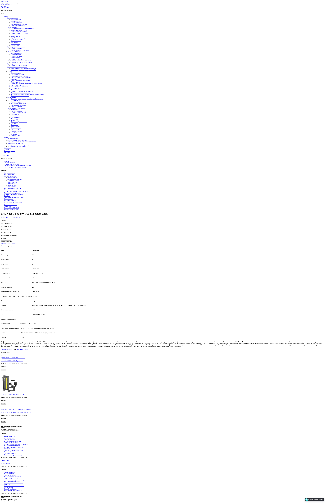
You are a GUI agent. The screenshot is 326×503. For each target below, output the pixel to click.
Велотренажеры (15, 21)
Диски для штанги (16, 53)
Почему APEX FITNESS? (11, 208)
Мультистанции (15, 36)
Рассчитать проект (12, 138)
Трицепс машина (16, 128)
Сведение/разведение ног (18, 112)
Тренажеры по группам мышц (16, 108)
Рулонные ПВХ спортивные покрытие (22, 91)
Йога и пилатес (15, 82)
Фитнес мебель (11, 97)
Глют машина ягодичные (18, 115)
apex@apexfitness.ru (6, 4)
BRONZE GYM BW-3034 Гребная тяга (15, 167)
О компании (7, 148)
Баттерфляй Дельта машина (19, 122)
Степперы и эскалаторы (18, 25)
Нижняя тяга (14, 125)
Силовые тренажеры (13, 34)
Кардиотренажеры (12, 18)
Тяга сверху (14, 123)
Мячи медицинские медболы (19, 76)
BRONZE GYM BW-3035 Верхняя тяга (12, 361)
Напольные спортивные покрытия (17, 86)
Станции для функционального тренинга (19, 60)
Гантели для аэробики (17, 74)
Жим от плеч (14, 120)
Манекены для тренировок (18, 105)
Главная (6, 161)
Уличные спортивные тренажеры (17, 67)
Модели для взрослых (17, 48)
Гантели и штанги (16, 54)
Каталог (6, 16)
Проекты (6, 149)
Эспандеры (14, 79)
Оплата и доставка (9, 151)
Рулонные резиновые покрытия (20, 96)
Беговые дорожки (16, 19)
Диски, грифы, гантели (14, 51)
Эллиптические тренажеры (19, 24)
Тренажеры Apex (12, 27)
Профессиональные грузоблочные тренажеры (17, 165)
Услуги (6, 137)
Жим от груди (15, 119)
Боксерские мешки (16, 106)
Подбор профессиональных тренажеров (19, 145)
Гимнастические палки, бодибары (21, 77)
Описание (13, 243)
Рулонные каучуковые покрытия (20, 93)
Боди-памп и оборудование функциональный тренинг (26, 83)
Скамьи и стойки (16, 41)
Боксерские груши (16, 102)
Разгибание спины (16, 131)
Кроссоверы (14, 42)
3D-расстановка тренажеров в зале (17, 140)
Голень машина (15, 117)
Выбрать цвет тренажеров (15, 143)
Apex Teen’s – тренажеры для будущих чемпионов (21, 141)
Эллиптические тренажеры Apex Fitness (22, 28)
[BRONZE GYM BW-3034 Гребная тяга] (12, 218)
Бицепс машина (15, 126)
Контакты (7, 152)
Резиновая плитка (16, 88)
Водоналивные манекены (18, 103)
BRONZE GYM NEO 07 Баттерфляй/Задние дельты (16, 412)
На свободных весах (17, 39)
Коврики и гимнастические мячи (20, 80)
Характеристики (5, 243)
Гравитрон (14, 132)
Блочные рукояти (16, 57)
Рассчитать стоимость (10, 205)
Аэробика (10, 71)
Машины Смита (15, 44)
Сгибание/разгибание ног (18, 111)
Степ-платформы (16, 73)
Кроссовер (14, 134)
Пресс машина (15, 129)
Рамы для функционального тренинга (22, 62)
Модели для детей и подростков (20, 50)
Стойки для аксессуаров (18, 85)
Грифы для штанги (16, 56)
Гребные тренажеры (16, 22)
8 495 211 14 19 (5, 7)
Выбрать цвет (8, 206)
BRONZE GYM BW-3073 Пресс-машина (12, 394)
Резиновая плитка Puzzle (18, 89)
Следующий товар (22, 349)
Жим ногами (14, 109)
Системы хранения (16, 59)
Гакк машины (15, 114)
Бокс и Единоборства (13, 100)
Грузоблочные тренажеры (18, 38)
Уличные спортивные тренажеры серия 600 (23, 70)
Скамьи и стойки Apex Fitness (19, 33)
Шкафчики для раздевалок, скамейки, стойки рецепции (27, 99)
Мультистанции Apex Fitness (19, 30)
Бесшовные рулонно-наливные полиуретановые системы (27, 94)
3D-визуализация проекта (11, 209)
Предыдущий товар (7, 349)
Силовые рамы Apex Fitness (19, 31)
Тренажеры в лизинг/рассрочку (16, 146)
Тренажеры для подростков (15, 64)
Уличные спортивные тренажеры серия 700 (23, 68)
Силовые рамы (15, 45)
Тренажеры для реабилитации (16, 47)
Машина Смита (15, 135)
